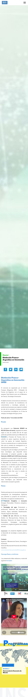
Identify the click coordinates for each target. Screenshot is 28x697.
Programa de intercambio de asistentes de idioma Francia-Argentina (13, 676)
